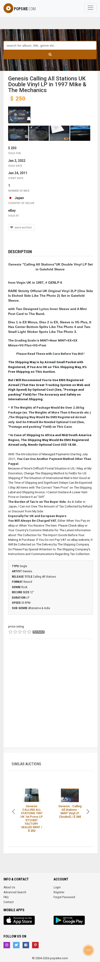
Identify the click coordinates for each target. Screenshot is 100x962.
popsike (25, 8)
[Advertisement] (50, 698)
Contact (8, 902)
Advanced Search (14, 892)
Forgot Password (64, 897)
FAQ (6, 897)
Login (57, 887)
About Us (9, 887)
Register (58, 892)
